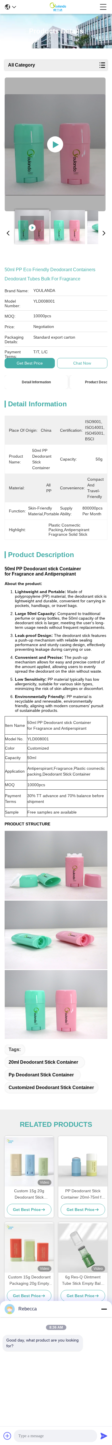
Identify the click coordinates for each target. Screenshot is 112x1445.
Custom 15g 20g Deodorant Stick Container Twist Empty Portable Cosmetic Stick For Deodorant (29, 1194)
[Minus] (104, 1309)
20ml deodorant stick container (43, 1062)
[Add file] (7, 1435)
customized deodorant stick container (51, 1087)
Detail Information (36, 382)
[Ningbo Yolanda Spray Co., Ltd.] (58, 7)
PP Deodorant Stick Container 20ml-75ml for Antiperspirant (83, 1194)
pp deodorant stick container (41, 1074)
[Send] (104, 1435)
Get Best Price (30, 363)
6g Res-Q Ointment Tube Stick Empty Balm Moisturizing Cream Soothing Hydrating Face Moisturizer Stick (83, 1280)
